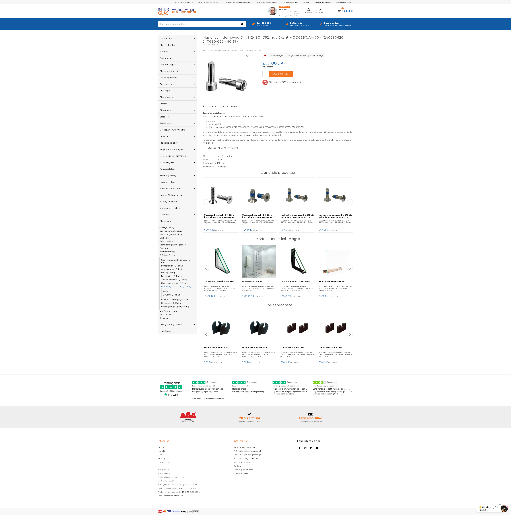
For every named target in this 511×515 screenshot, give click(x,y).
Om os (161, 447)
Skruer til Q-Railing (171, 295)
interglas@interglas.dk (174, 496)
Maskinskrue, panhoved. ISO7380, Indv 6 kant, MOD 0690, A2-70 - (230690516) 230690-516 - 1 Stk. (335, 217)
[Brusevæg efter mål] (258, 262)
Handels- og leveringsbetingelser (238, 2)
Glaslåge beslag (166, 227)
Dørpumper (164, 248)
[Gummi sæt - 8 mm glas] (220, 328)
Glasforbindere (166, 241)
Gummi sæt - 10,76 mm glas (256, 347)
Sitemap (162, 458)
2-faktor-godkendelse (323, 2)
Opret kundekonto (343, 2)
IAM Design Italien (168, 311)
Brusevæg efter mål (252, 281)
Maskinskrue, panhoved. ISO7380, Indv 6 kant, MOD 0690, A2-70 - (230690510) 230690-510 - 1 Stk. (297, 217)
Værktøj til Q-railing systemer (174, 299)
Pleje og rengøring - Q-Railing (175, 306)
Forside (212, 50)
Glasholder (164, 238)
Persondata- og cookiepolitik (267, 2)
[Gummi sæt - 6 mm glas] (335, 328)
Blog (160, 455)
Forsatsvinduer (167, 182)
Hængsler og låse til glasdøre (172, 245)
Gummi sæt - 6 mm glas (330, 347)
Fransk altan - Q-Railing (171, 276)
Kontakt (306, 2)
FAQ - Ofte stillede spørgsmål (209, 2)
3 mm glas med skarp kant (332, 281)
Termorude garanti (290, 2)
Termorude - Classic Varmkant (295, 281)
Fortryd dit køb (164, 462)
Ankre (165, 291)
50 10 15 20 (184, 492)
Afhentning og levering (184, 2)
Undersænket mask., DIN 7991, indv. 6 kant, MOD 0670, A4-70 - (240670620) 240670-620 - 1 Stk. (258, 217)
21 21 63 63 (181, 488)
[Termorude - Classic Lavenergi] (220, 262)
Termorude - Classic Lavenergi (219, 281)
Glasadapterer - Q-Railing (172, 269)
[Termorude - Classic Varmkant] (297, 262)
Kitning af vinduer (169, 201)
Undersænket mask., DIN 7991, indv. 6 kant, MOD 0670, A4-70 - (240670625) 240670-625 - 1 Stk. (220, 217)
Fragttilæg (165, 331)
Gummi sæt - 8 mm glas (216, 347)
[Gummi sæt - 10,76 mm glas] (258, 328)
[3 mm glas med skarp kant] (335, 262)
